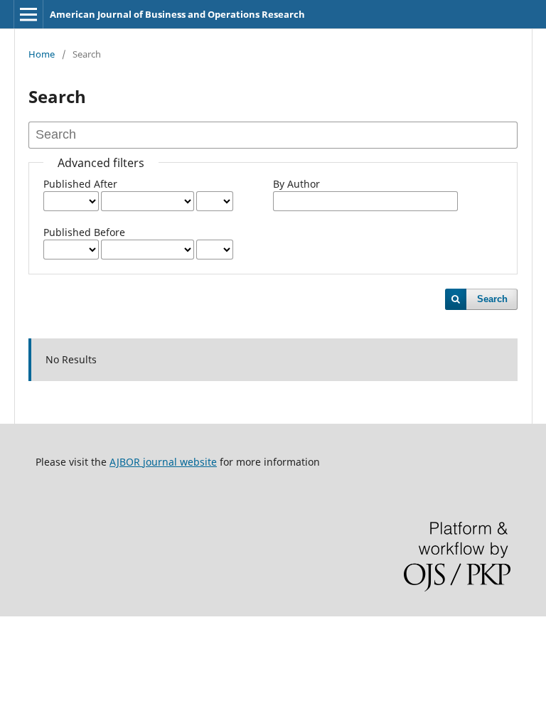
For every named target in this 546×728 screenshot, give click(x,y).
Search (492, 299)
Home (41, 54)
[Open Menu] (28, 14)
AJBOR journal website (163, 462)
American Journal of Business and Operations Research (177, 14)
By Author (296, 184)
